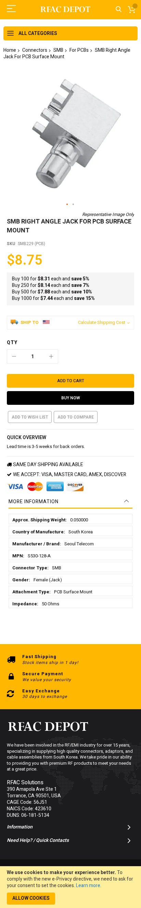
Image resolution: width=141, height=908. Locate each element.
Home (9, 50)
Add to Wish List (30, 417)
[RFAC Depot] (65, 9)
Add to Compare (75, 417)
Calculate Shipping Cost (101, 322)
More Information (34, 501)
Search (119, 9)
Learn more (88, 885)
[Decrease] (14, 356)
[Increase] (51, 356)
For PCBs (79, 50)
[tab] (70, 502)
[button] (67, 204)
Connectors (34, 50)
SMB (58, 50)
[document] (70, 887)
